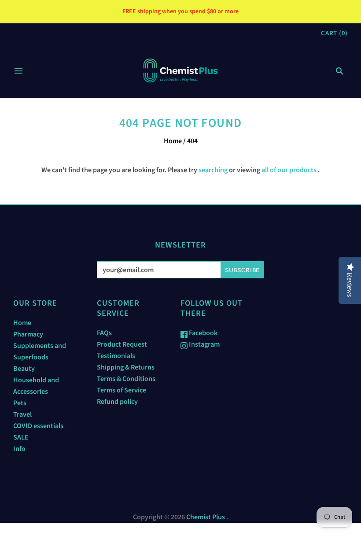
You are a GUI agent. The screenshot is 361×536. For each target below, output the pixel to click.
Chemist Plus (205, 517)
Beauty (24, 368)
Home (173, 141)
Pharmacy (28, 334)
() (334, 33)
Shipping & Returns (126, 367)
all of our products (289, 170)
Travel (22, 414)
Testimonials (116, 356)
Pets (19, 403)
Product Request (122, 344)
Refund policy (117, 402)
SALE (21, 437)
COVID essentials (38, 426)
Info (19, 449)
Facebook (202, 333)
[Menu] (18, 71)
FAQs (104, 333)
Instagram (204, 344)
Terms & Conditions (126, 379)
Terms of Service (121, 390)
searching (213, 170)
